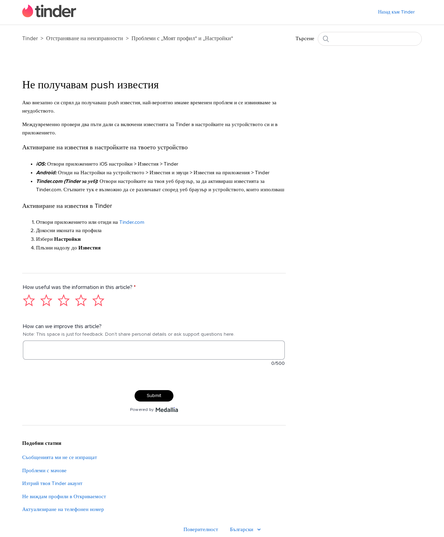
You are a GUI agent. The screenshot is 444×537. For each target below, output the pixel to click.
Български (242, 529)
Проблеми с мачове (44, 470)
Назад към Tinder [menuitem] (396, 12)
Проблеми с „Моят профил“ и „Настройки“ (182, 38)
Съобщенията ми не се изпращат (59, 457)
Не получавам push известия (90, 85)
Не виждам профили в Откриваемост (64, 496)
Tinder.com (131, 222)
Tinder (30, 38)
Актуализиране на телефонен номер (63, 509)
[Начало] (49, 15)
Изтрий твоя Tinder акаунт (52, 483)
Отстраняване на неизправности (84, 38)
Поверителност (200, 529)
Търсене (305, 38)
